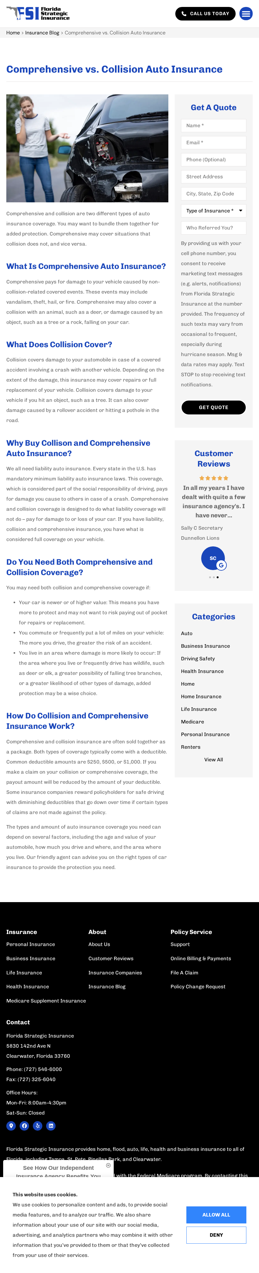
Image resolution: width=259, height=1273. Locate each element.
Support (180, 944)
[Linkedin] (51, 1126)
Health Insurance (27, 987)
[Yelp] (37, 1126)
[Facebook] (24, 1126)
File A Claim (184, 973)
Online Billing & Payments (201, 958)
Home (13, 32)
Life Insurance (24, 973)
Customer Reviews (111, 958)
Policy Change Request (198, 987)
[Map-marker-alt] (11, 1126)
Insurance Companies (115, 973)
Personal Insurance (30, 944)
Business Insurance (30, 958)
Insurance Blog (42, 32)
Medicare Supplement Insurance (46, 1001)
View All (213, 760)
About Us (99, 944)
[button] (246, 13)
